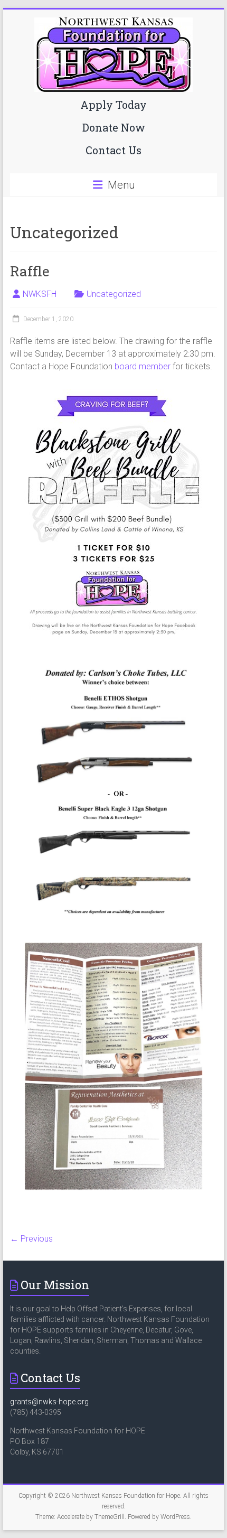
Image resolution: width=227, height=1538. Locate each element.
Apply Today (113, 104)
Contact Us (113, 150)
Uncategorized (114, 294)
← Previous (31, 1239)
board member (143, 366)
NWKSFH (39, 294)
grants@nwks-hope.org (49, 1401)
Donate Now (113, 127)
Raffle (30, 271)
